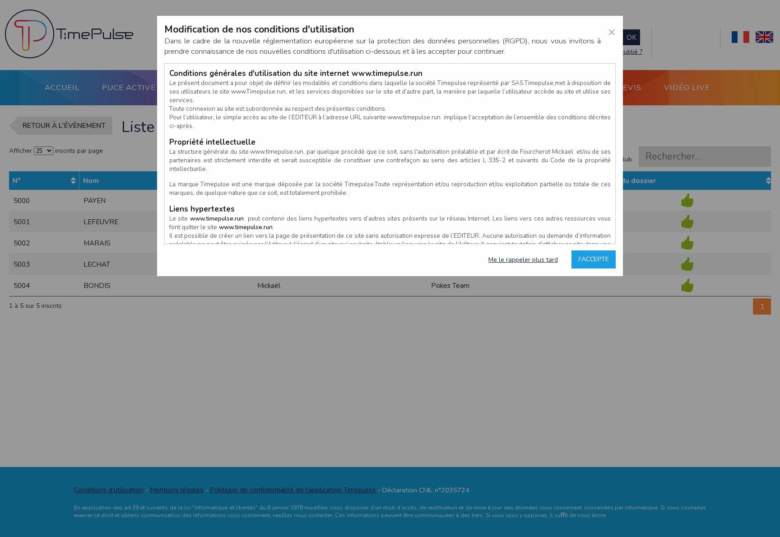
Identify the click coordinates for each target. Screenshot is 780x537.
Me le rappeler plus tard (523, 259)
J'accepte (593, 259)
